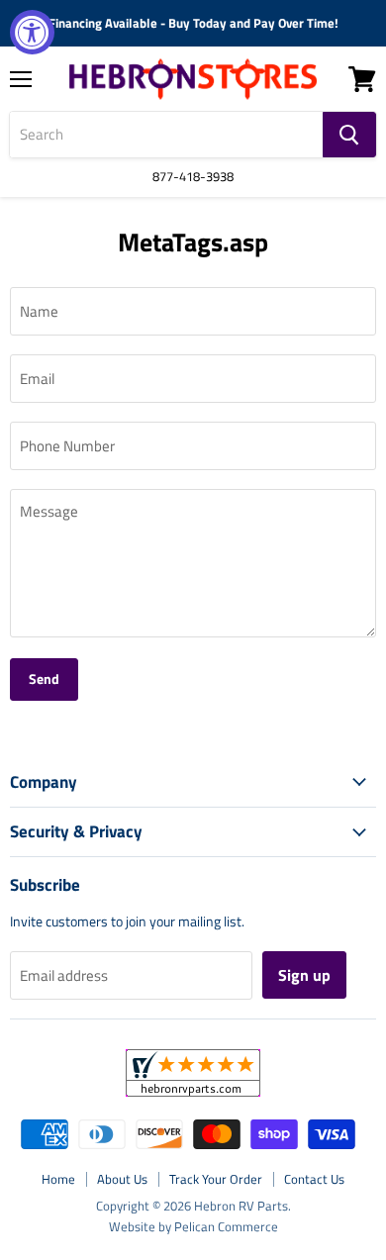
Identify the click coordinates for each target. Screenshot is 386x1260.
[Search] (349, 134)
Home (58, 1179)
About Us (122, 1179)
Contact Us (314, 1179)
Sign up (304, 975)
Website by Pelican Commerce (193, 1226)
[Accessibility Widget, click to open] (32, 32)
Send (44, 678)
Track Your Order (215, 1179)
